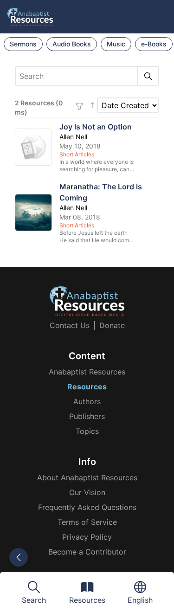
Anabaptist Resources (87, 371)
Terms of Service (87, 522)
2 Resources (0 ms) (39, 107)
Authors (87, 401)
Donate (112, 325)
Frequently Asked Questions (87, 507)
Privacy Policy (87, 537)
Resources (87, 386)
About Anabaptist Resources (87, 477)
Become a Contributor (87, 551)
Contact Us (70, 325)
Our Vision (87, 492)
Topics (87, 431)
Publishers (87, 416)
